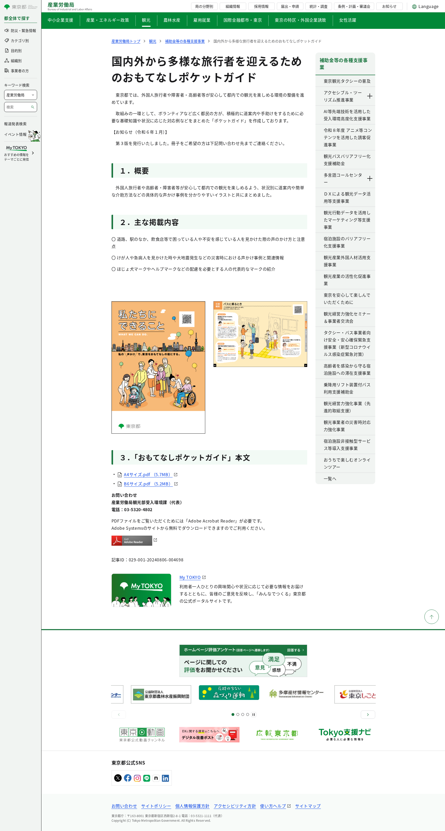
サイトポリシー (156, 806)
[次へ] (368, 714)
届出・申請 (290, 6)
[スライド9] (242, 714)
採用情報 (261, 6)
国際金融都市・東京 (243, 20)
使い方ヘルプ (273, 806)
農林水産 (172, 20)
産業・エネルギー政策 (107, 20)
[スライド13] (247, 714)
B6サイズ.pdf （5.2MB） (148, 484)
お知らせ (389, 6)
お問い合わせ (124, 806)
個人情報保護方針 (192, 806)
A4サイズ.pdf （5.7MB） (148, 474)
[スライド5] (237, 714)
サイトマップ (308, 806)
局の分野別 (204, 6)
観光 (146, 20)
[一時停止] (253, 714)
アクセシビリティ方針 (235, 806)
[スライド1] (233, 714)
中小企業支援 (60, 20)
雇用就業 (202, 20)
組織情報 (233, 6)
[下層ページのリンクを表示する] (370, 96)
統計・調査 (319, 6)
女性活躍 (347, 20)
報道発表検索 (15, 123)
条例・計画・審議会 (354, 6)
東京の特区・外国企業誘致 (300, 20)
